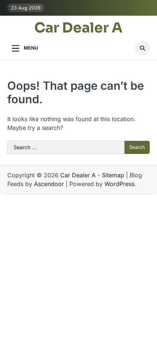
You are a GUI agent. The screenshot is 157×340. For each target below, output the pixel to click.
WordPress (119, 184)
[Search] (142, 48)
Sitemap (113, 175)
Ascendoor (49, 184)
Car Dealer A (78, 28)
